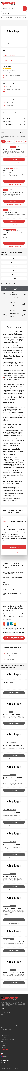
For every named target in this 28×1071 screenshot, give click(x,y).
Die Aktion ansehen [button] (14, 181)
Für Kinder (3, 1047)
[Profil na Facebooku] (2, 1063)
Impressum (3, 1021)
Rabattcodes (9, 141)
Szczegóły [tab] (12, 521)
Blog (2, 1027)
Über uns (3, 1010)
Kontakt (3, 1018)
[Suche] (25, 8)
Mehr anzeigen (4, 1049)
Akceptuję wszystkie (14, 547)
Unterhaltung (4, 1043)
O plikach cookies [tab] (21, 521)
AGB (2, 1014)
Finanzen (3, 1045)
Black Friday (4, 1023)
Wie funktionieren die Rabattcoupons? (10, 1025)
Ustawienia (13, 552)
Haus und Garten (5, 1035)
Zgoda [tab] (4, 521)
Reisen (2, 1041)
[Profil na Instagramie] (4, 1063)
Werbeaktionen (19, 141)
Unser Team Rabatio (6, 1012)
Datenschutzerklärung (6, 1016)
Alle (3, 141)
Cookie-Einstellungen (6, 1029)
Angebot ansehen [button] (14, 201)
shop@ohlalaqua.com (9, 77)
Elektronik (3, 1037)
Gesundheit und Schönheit (7, 1039)
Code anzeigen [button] (14, 159)
